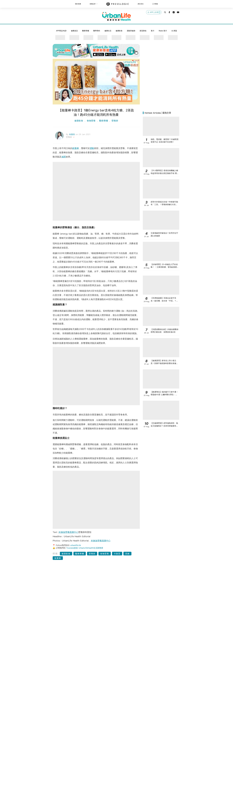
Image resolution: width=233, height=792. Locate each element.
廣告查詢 (140, 4)
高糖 (127, 553)
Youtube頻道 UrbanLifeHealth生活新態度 (84, 548)
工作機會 (155, 4)
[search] (165, 12)
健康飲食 (119, 31)
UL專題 (174, 31)
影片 (152, 31)
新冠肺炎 (143, 31)
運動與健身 (131, 31)
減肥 (63, 156)
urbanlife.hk (75, 545)
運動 (92, 148)
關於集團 (78, 4)
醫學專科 (96, 31)
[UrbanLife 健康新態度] (116, 16)
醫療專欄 (85, 31)
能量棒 (75, 148)
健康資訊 (74, 31)
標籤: (56, 553)
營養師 (114, 120)
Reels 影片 (163, 31)
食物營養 (91, 120)
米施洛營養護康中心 (68, 532)
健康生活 (107, 31)
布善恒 (72, 134)
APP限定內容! (61, 31)
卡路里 (117, 553)
